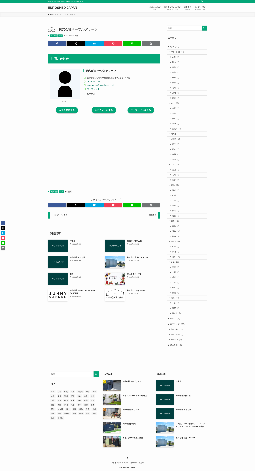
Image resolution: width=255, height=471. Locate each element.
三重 (175, 267)
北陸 (175, 165)
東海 (175, 221)
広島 (175, 72)
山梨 (175, 247)
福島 (175, 206)
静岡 (176, 236)
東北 (175, 185)
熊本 (175, 119)
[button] (57, 43)
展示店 (175, 318)
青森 (175, 216)
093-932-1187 (93, 81)
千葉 (175, 303)
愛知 (176, 231)
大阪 (175, 282)
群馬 (175, 154)
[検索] (205, 1)
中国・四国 (177, 52)
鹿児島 (176, 129)
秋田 (175, 211)
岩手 (175, 200)
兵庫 (175, 277)
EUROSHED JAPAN (62, 7)
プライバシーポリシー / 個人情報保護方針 (127, 463)
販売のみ (176, 340)
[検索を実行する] (204, 28)
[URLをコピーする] (151, 43)
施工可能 (54, 35)
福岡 (60, 35)
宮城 (175, 190)
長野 (176, 257)
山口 (175, 57)
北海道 (175, 134)
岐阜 (175, 226)
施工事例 (176, 345)
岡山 (175, 62)
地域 (174, 47)
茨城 (175, 160)
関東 (175, 298)
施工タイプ (177, 324)
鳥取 (175, 98)
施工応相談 (177, 335)
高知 (175, 93)
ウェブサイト (93, 89)
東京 (175, 308)
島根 (175, 67)
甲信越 (175, 241)
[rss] (202, 1)
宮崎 (175, 113)
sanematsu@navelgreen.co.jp (101, 85)
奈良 (175, 288)
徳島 (175, 78)
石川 (175, 175)
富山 (175, 170)
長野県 (66, 414)
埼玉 (175, 144)
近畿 (175, 262)
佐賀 (175, 108)
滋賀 (175, 293)
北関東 (175, 139)
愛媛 (175, 83)
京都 (175, 272)
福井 (175, 180)
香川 (175, 88)
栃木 (175, 149)
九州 (175, 103)
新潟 (175, 252)
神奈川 (176, 313)
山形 (175, 195)
